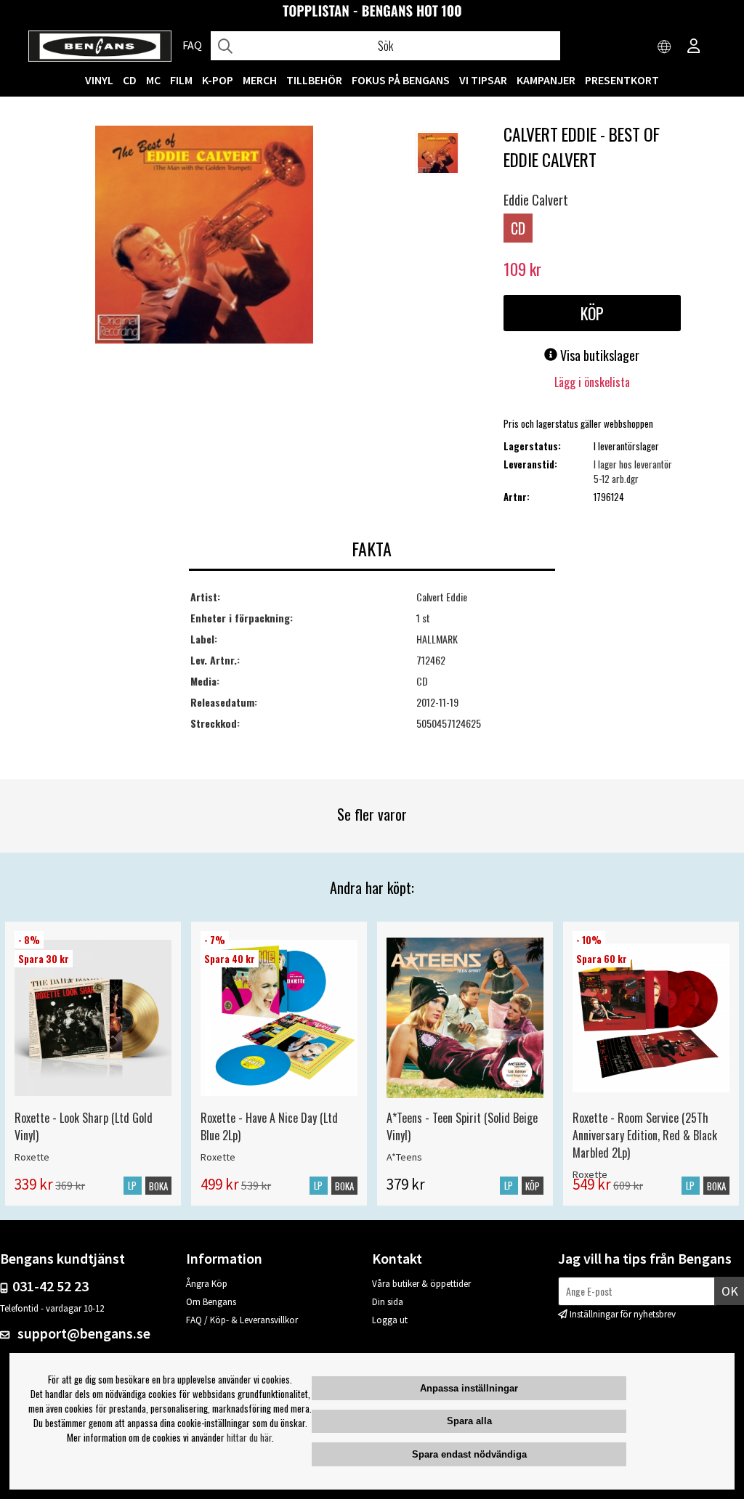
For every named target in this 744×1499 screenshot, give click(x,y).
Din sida (387, 1302)
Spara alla (469, 1420)
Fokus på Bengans (401, 80)
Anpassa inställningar (469, 1388)
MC (153, 80)
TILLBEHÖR (314, 80)
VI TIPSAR (483, 80)
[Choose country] (665, 47)
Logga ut (390, 1320)
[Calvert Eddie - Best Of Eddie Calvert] (204, 236)
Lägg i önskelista (592, 382)
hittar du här (249, 1437)
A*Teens (404, 1156)
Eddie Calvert (536, 199)
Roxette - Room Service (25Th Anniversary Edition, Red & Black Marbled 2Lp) (645, 1135)
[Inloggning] (693, 47)
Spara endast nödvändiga (469, 1454)
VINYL (99, 80)
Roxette (32, 1156)
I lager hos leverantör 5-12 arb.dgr (633, 471)
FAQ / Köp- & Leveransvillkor (242, 1320)
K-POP (217, 80)
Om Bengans (211, 1302)
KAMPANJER (546, 80)
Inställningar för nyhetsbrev (623, 1314)
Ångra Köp (206, 1283)
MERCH (260, 80)
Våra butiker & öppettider (421, 1283)
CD (130, 80)
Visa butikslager (598, 355)
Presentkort (622, 80)
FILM (181, 80)
